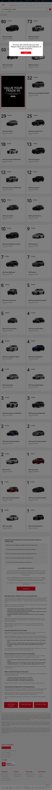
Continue (26, 52)
